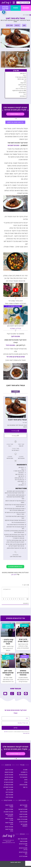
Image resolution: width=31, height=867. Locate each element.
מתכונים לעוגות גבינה (9, 823)
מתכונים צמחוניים (8, 784)
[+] (23, 599)
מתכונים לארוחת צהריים (23, 848)
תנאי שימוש (12, 840)
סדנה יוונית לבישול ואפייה (23, 640)
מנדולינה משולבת (15, 328)
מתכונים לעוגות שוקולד (9, 806)
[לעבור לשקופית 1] (16, 758)
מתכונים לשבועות (23, 809)
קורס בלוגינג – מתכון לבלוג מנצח (8, 641)
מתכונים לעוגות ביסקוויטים (9, 815)
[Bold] (3, 599)
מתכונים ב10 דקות (22, 839)
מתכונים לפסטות (9, 772)
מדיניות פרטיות (6, 840)
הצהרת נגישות (8, 841)
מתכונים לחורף (9, 797)
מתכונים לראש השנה (23, 806)
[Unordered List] (13, 599)
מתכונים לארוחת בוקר (23, 853)
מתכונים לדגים (9, 792)
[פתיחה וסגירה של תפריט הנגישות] (4, 12)
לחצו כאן (13, 574)
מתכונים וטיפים (23, 784)
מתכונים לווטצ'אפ (13, 145)
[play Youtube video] (15, 290)
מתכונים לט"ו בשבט (22, 819)
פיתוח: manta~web (15, 862)
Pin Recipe (14, 435)
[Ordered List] (11, 599)
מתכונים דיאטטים (8, 779)
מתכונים (25, 769)
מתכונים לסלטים (9, 777)
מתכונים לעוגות (9, 809)
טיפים (25, 779)
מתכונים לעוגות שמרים (9, 819)
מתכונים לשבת (23, 841)
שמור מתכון (9, 25)
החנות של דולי (23, 777)
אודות (25, 782)
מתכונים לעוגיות (9, 827)
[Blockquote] (15, 599)
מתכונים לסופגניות (8, 812)
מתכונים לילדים (23, 856)
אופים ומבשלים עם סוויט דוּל (16, 357)
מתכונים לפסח (23, 812)
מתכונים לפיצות (9, 769)
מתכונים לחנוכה (23, 814)
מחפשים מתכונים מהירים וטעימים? (23, 672)
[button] (24, 25)
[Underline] (7, 599)
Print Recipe (14, 431)
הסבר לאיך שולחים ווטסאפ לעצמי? (7, 672)
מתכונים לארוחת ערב (23, 844)
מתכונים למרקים (9, 774)
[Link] (19, 599)
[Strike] (9, 599)
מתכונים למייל (10, 345)
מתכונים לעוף (15, 336)
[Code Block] (17, 599)
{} (21, 599)
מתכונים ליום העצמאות (24, 825)
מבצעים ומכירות (23, 774)
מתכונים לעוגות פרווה (9, 830)
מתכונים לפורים (23, 822)
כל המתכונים (24, 772)
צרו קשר (25, 787)
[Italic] (5, 599)
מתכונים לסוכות (23, 817)
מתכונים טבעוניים (8, 782)
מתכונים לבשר (9, 794)
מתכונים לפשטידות (8, 787)
